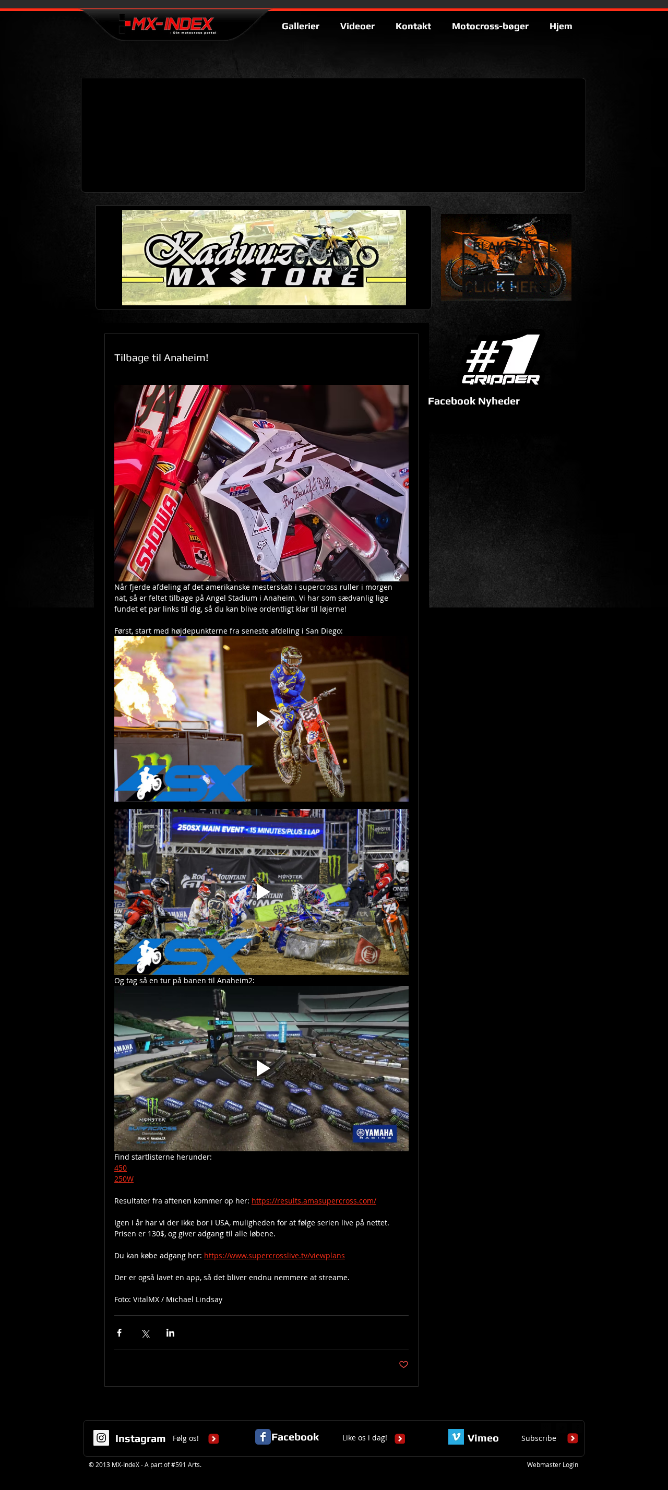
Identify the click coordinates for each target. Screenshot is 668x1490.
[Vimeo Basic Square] (456, 1437)
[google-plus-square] (546, 1428)
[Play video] (261, 719)
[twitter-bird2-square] (561, 1428)
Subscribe (538, 1438)
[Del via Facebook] (119, 1333)
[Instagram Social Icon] (101, 1438)
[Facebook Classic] (263, 1437)
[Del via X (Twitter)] (145, 1333)
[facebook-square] (577, 1428)
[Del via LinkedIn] (170, 1333)
